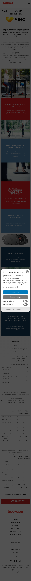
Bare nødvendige (15, 297)
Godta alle (15, 292)
